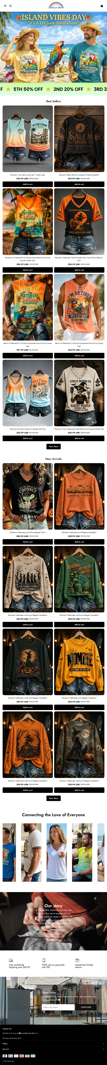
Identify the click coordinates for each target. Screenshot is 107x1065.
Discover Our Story (53, 936)
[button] (5, 5)
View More (53, 446)
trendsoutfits (11, 1061)
